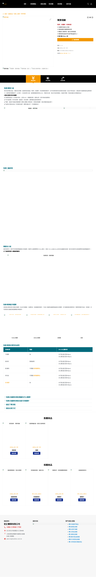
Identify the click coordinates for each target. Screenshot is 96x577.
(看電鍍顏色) (36, 368)
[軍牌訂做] (92, 17)
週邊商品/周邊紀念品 (69, 50)
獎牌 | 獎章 (16, 493)
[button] (50, 19)
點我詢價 (76, 39)
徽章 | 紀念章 (34, 493)
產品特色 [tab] (33, 80)
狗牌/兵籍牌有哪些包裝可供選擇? (17, 401)
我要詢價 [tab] (62, 80)
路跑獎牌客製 (14, 497)
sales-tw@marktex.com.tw (14, 539)
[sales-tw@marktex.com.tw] (5, 539)
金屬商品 (10, 13)
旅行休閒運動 (62, 50)
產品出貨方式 (11, 408)
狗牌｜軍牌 (17, 13)
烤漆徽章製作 (37, 497)
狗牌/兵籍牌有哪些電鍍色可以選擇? (18, 397)
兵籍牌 (36, 450)
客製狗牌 (14, 450)
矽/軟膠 (7, 382)
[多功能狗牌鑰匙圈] (88, 17)
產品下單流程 (11, 404)
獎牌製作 (59, 497)
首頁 (6, 13)
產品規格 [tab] (48, 80)
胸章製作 (82, 497)
